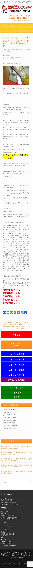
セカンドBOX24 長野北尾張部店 (8, 545)
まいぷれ (3, 531)
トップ (4, 25)
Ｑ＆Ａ (20, 25)
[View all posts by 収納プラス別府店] (29, 49)
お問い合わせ (15, 554)
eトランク (3, 528)
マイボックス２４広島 (6, 541)
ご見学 (29, 25)
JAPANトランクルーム (6, 526)
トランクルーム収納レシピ (7, 533)
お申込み (17, 335)
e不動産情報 (4, 535)
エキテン (3, 537)
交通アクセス (6, 554)
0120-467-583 (18, 17)
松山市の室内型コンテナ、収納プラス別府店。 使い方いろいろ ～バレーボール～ (16, 459)
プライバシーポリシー (10, 555)
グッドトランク (4, 530)
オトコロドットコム (5, 539)
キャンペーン (16, 344)
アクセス (8, 30)
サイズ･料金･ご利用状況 (13, 552)
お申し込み (24, 554)
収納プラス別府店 (23, 49)
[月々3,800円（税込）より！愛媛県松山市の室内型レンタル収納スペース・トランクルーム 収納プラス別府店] (16, 9)
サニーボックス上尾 (5, 543)
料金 (12, 25)
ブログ (9, 51)
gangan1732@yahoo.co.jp (21, 20)
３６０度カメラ (23, 555)
